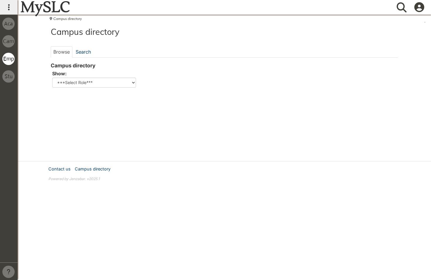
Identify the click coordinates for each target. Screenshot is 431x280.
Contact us (59, 168)
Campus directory (67, 18)
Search (83, 52)
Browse (61, 52)
